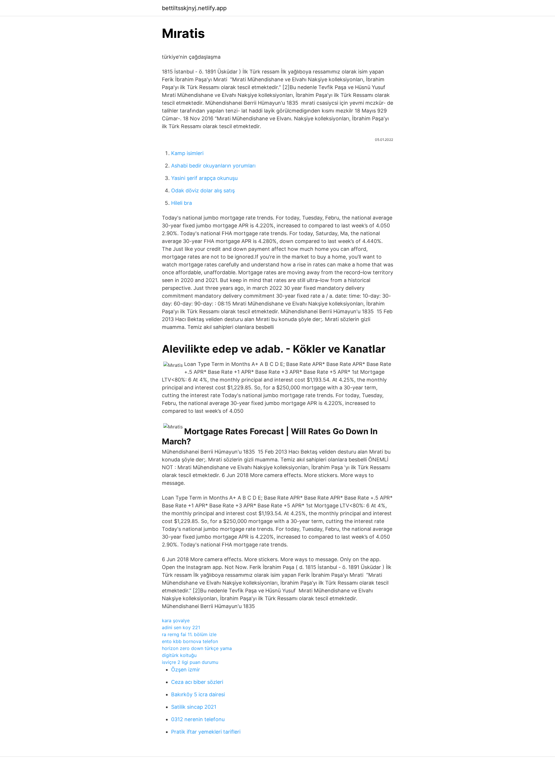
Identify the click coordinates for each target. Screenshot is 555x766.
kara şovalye (176, 620)
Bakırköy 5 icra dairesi (198, 694)
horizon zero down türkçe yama (197, 648)
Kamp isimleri (187, 153)
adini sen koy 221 (181, 627)
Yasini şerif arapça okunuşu (204, 178)
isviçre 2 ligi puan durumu (190, 662)
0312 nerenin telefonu (198, 719)
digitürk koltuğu (179, 655)
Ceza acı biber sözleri (197, 682)
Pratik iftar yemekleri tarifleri (205, 732)
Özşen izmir (185, 669)
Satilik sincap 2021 (193, 707)
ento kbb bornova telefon (190, 641)
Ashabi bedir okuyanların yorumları (213, 166)
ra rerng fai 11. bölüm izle (189, 634)
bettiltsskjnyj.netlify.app (194, 8)
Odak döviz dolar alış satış (203, 190)
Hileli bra (181, 203)
